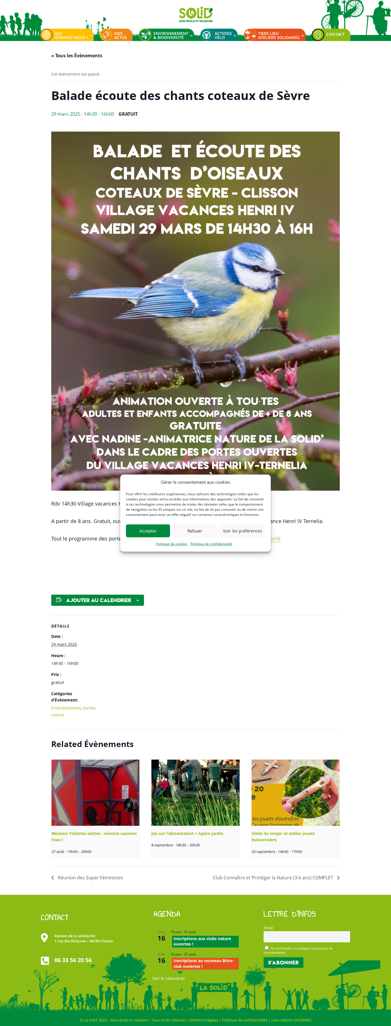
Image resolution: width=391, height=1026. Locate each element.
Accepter (148, 531)
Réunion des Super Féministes (90, 877)
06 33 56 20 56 (73, 960)
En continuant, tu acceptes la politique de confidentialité (298, 950)
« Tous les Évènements (76, 55)
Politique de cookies (171, 543)
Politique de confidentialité (211, 543)
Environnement (66, 708)
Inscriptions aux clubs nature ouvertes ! (202, 941)
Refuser (194, 531)
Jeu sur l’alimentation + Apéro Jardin (187, 833)
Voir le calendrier (168, 978)
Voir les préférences (242, 531)
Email (268, 927)
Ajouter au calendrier (98, 600)
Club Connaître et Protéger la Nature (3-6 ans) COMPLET (273, 877)
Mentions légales (203, 1020)
